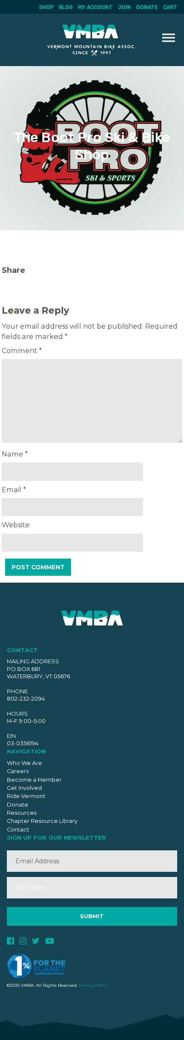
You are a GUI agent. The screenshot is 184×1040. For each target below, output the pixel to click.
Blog (66, 7)
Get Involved (24, 788)
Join (124, 7)
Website (16, 524)
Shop (46, 7)
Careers (18, 771)
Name (15, 454)
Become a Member (34, 780)
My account (95, 7)
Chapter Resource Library (42, 821)
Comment (22, 350)
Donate (147, 7)
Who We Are (24, 763)
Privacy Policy (93, 985)
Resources (21, 813)
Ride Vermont (26, 796)
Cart (170, 7)
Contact (18, 829)
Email (14, 489)
